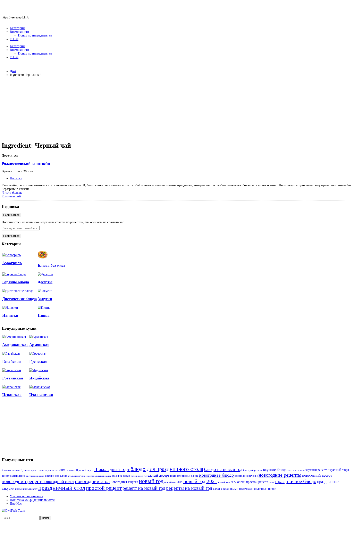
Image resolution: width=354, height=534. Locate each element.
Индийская (39, 378)
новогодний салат (58, 481)
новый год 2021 (200, 481)
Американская (15, 345)
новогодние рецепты (280, 475)
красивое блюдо (121, 475)
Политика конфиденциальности (32, 500)
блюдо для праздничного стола (166, 469)
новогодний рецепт (22, 481)
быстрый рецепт (252, 470)
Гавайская (11, 361)
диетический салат (35, 476)
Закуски (45, 299)
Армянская (39, 345)
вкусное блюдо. (275, 470)
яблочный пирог (265, 488)
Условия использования (26, 496)
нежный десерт (157, 475)
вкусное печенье (296, 470)
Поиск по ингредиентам (35, 35)
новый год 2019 (173, 482)
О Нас (14, 39)
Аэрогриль (12, 263)
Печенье (70, 470)
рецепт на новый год (144, 488)
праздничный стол (61, 487)
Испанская (12, 395)
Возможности (19, 31)
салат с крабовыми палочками (233, 488)
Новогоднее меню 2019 (51, 470)
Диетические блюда (19, 299)
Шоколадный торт (112, 469)
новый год (151, 481)
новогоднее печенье (246, 475)
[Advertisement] (177, 108)
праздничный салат (26, 488)
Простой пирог (84, 470)
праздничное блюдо (295, 481)
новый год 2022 (227, 482)
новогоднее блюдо (216, 475)
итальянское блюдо (77, 476)
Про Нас (16, 503)
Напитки (16, 178)
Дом (13, 71)
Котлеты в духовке (11, 470)
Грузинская (12, 378)
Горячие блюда (15, 282)
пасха (271, 482)
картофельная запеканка (99, 476)
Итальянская (41, 395)
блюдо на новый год (223, 469)
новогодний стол (92, 481)
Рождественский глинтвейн (26, 163)
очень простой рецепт (252, 482)
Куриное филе (29, 470)
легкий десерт (138, 476)
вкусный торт (338, 470)
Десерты (45, 282)
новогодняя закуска (124, 482)
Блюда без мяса (51, 265)
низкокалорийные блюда (184, 475)
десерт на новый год (13, 475)
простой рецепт (104, 488)
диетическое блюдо (56, 475)
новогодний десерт (317, 475)
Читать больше (12, 192)
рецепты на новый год (189, 488)
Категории (17, 28)
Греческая (38, 361)
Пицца (44, 315)
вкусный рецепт (316, 469)
